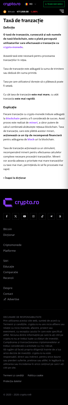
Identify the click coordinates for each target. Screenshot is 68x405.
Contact (8, 294)
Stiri (5, 261)
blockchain (13, 118)
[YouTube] (24, 216)
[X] (15, 216)
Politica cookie (35, 375)
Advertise (13, 299)
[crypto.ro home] (11, 4)
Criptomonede (12, 245)
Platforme (9, 251)
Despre (7, 288)
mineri (33, 122)
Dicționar (9, 235)
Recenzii (8, 278)
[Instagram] (33, 216)
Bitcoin (7, 229)
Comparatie (10, 272)
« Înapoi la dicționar (14, 178)
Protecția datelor (12, 381)
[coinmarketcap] (60, 216)
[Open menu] (62, 11)
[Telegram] (51, 216)
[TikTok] (42, 216)
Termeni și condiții (13, 375)
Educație (8, 266)
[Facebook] (6, 216)
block (31, 139)
